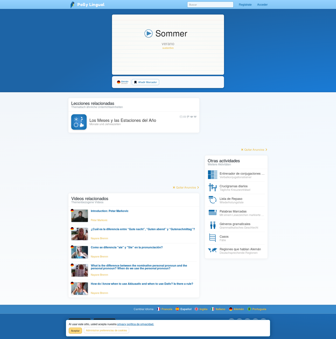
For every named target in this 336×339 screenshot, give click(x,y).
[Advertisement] (134, 160)
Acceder (262, 4)
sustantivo (168, 48)
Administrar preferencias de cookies (106, 330)
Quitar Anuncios (186, 187)
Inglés (203, 309)
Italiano (220, 309)
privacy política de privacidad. (135, 324)
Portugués (259, 309)
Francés (166, 309)
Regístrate (245, 4)
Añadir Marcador (147, 82)
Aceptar (75, 330)
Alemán (238, 309)
